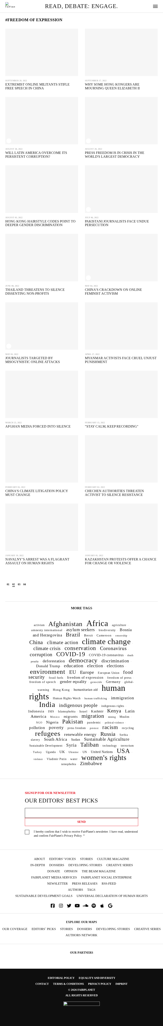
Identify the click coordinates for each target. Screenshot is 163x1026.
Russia (108, 734)
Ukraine (74, 752)
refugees (47, 733)
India (47, 704)
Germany (113, 682)
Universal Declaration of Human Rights (112, 896)
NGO (39, 722)
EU (72, 672)
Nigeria (52, 722)
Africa (97, 623)
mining (112, 716)
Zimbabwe (91, 763)
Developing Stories (85, 865)
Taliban (89, 744)
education (73, 665)
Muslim (124, 716)
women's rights (103, 757)
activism (39, 625)
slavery (35, 739)
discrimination (115, 661)
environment (47, 671)
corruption (41, 654)
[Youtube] (77, 906)
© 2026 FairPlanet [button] (81, 989)
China (36, 642)
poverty (56, 727)
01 (8, 584)
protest (94, 728)
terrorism (127, 745)
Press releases (84, 883)
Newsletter (57, 883)
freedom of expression (85, 678)
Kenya (114, 711)
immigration (122, 697)
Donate (53, 871)
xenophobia (68, 764)
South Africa (55, 739)
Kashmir (97, 711)
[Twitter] (69, 906)
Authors (75, 889)
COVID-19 (70, 654)
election (95, 665)
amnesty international (46, 630)
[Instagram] (61, 906)
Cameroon (104, 635)
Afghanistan (65, 624)
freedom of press (119, 677)
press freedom (76, 728)
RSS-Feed (109, 883)
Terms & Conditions (68, 983)
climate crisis (46, 648)
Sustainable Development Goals (43, 896)
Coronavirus (113, 648)
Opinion (70, 871)
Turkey (37, 752)
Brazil (73, 635)
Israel (83, 711)
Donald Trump (48, 666)
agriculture (119, 625)
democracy (83, 660)
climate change (106, 641)
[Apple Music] (102, 906)
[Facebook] (52, 906)
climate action (62, 642)
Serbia (123, 734)
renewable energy (80, 734)
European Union (108, 672)
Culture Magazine (113, 859)
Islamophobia (67, 711)
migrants (71, 717)
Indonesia (36, 711)
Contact (42, 983)
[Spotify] (94, 906)
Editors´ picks (44, 929)
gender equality (73, 681)
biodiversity (107, 630)
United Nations (102, 752)
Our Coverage (14, 929)
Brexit (88, 635)
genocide (96, 682)
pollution (37, 727)
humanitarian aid (86, 689)
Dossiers (56, 865)
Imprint (121, 983)
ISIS (51, 711)
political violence (114, 722)
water (73, 759)
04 (24, 584)
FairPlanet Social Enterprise (106, 877)
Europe (87, 672)
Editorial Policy (61, 978)
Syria (71, 745)
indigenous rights (112, 706)
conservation (80, 648)
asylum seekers (80, 629)
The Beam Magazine (99, 871)
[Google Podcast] (110, 906)
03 (19, 584)
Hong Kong (61, 689)
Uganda (51, 752)
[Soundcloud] (85, 906)
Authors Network (81, 935)
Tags (91, 889)
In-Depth (37, 865)
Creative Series (119, 865)
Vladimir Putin (56, 759)
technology (110, 745)
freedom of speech (42, 682)
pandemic (94, 722)
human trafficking (95, 698)
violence (38, 759)
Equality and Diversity (97, 978)
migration (93, 716)
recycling (128, 728)
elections (115, 665)
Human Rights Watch (67, 698)
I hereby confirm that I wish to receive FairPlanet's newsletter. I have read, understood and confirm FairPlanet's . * (86, 833)
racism (110, 727)
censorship (121, 635)
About (39, 859)
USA (123, 750)
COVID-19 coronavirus (106, 655)
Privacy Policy (73, 835)
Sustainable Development (46, 745)
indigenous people (78, 705)
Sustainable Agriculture (106, 739)
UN (85, 752)
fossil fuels (56, 677)
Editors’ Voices (62, 859)
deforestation (54, 661)
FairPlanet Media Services (54, 877)
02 (13, 584)
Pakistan (72, 721)
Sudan (75, 739)
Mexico (55, 716)
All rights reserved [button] (81, 995)
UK (62, 752)
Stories (86, 859)
